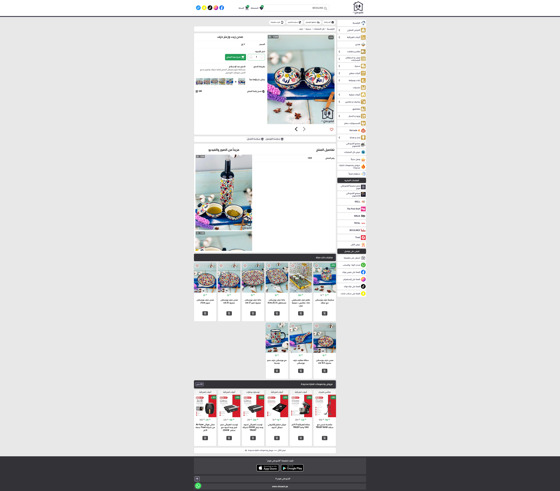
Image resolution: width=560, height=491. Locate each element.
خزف (301, 29)
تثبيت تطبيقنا (277, 22)
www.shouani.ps (280, 486)
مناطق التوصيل (313, 22)
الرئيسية (331, 29)
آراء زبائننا (329, 22)
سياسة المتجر (294, 22)
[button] (257, 8)
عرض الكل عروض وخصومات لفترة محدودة (265, 450)
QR (198, 91)
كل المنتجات (319, 29)
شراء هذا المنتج (235, 57)
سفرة (308, 29)
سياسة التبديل (255, 139)
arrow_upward (197, 479)
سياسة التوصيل (275, 139)
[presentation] (304, 129)
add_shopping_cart (324, 313)
